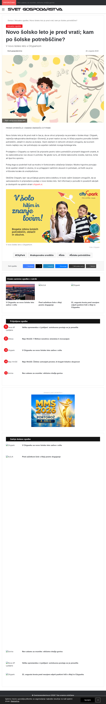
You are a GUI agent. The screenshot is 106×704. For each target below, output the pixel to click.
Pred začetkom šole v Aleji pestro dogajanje (41, 457)
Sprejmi (87, 700)
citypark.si (37, 184)
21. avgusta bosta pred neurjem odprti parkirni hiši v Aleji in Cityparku (85, 304)
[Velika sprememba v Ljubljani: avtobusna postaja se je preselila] (13, 331)
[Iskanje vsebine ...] (102, 10)
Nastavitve (15, 701)
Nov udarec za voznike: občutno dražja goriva (42, 373)
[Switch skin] (98, 10)
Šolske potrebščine (80, 255)
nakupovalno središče (42, 255)
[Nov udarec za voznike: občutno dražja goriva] (13, 377)
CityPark (20, 255)
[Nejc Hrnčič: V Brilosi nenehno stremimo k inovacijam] (13, 342)
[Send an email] (23, 51)
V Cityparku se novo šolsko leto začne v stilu (42, 350)
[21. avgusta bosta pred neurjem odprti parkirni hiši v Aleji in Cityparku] (85, 292)
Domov (10, 20)
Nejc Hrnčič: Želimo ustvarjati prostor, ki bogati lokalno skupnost (51, 362)
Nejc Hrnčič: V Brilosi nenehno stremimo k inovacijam (45, 339)
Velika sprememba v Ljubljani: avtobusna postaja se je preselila (42, 3)
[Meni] (3, 10)
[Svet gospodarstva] (50, 9)
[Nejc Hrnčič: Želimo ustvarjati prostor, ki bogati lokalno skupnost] (13, 365)
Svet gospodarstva (14, 51)
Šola (62, 255)
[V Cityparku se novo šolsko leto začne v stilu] (20, 292)
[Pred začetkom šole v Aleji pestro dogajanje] (53, 292)
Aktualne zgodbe (21, 20)
